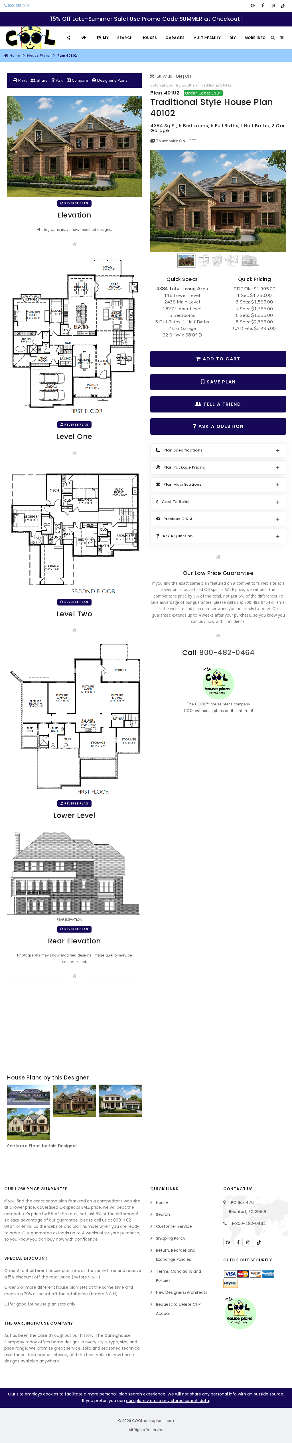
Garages (174, 37)
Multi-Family (207, 37)
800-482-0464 (19, 5)
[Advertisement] (74, 1028)
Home (14, 55)
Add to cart (220, 359)
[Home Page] (85, 37)
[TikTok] (283, 5)
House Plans (38, 55)
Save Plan (220, 382)
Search (125, 37)
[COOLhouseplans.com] (30, 37)
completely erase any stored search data (167, 1400)
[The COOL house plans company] (218, 683)
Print (22, 80)
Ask (59, 80)
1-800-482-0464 (249, 1223)
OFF (188, 76)
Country (173, 85)
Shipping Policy (170, 1238)
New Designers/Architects (181, 1292)
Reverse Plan (76, 203)
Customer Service (174, 1226)
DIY (233, 37)
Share (42, 80)
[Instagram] (273, 5)
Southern (190, 85)
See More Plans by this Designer (42, 1146)
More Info (255, 37)
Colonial (157, 85)
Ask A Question (220, 426)
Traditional (209, 85)
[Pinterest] (253, 5)
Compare (79, 80)
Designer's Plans (111, 80)
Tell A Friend (221, 404)
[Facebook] (263, 5)
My (106, 37)
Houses (149, 37)
